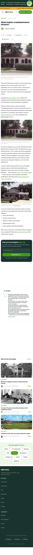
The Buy (25, 457)
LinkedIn (25, 539)
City (8, 453)
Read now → (29, 3)
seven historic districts (14, 98)
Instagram (9, 539)
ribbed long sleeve (23, 306)
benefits (21, 166)
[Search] (16, 12)
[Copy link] (12, 39)
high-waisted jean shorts (17, 311)
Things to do (9, 457)
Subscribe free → (17, 254)
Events (18, 457)
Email (9, 35)
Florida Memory (17, 205)
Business (26, 449)
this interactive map (22, 232)
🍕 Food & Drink (16, 449)
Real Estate (23, 453)
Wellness (16, 461)
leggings (26, 313)
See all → (29, 359)
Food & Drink (4, 481)
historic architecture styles (8, 115)
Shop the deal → (12, 316)
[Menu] (2, 12)
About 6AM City (5, 519)
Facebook (19, 35)
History (4, 18)
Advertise (3, 515)
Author (6, 449)
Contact (3, 527)
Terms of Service (20, 544)
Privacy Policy (11, 544)
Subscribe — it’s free (25, 12)
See (21, 160)
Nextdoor (6, 39)
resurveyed (15, 147)
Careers (3, 523)
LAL (9, 12)
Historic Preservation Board (24, 172)
